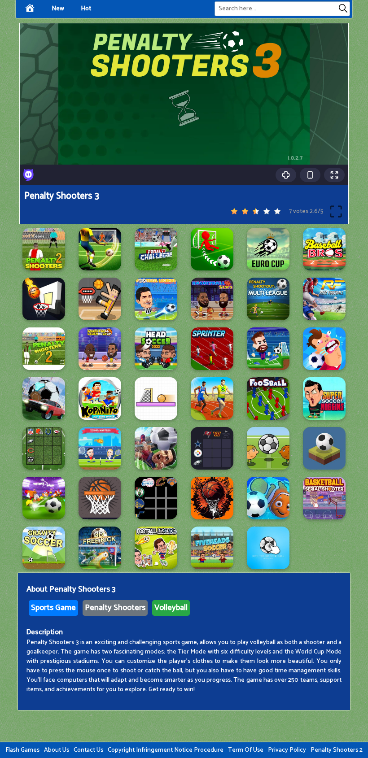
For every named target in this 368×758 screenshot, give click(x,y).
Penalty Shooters (115, 607)
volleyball (171, 607)
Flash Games (22, 750)
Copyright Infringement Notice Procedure (165, 750)
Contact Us (88, 750)
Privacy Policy (287, 750)
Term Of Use (245, 750)
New (58, 9)
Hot (86, 9)
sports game (53, 607)
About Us (56, 750)
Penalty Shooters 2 (337, 750)
